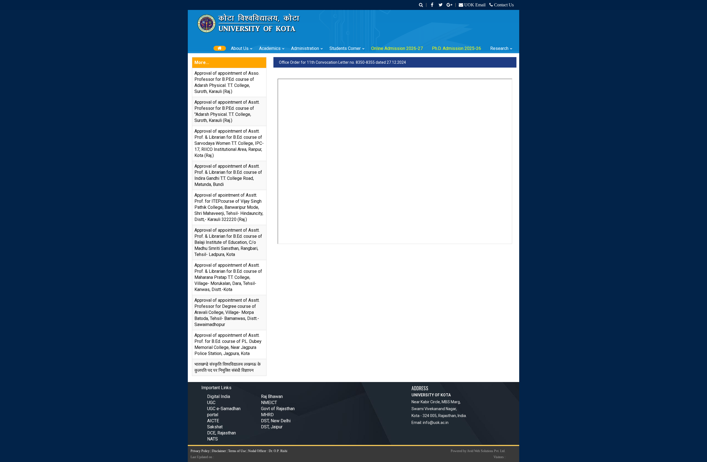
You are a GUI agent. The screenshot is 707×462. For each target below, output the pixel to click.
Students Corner (345, 48)
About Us (240, 48)
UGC (211, 402)
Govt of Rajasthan (278, 408)
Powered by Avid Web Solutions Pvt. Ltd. (478, 451)
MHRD (267, 414)
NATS (212, 439)
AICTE (213, 420)
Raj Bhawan (272, 396)
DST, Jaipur (272, 426)
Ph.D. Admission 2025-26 (456, 48)
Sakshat (215, 426)
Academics (270, 48)
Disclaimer (219, 451)
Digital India (218, 396)
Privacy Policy (200, 451)
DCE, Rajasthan (221, 433)
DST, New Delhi (276, 420)
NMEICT (269, 402)
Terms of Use (237, 451)
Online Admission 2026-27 (397, 48)
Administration (305, 48)
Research (499, 48)
